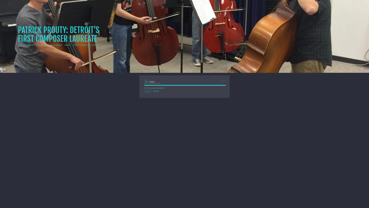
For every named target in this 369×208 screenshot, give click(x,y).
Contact (68, 45)
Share (157, 91)
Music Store (42, 45)
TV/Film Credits (56, 45)
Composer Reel (29, 45)
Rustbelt (161, 88)
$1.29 (147, 91)
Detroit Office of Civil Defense (85, 45)
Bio (19, 45)
